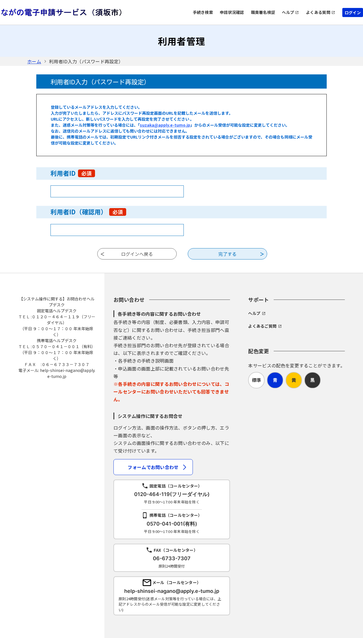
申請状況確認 (232, 12)
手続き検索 (203, 12)
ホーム (34, 61)
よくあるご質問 (262, 326)
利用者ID (71, 172)
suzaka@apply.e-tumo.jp (165, 125)
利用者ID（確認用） (86, 211)
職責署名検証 (263, 12)
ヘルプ (288, 12)
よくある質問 (318, 12)
